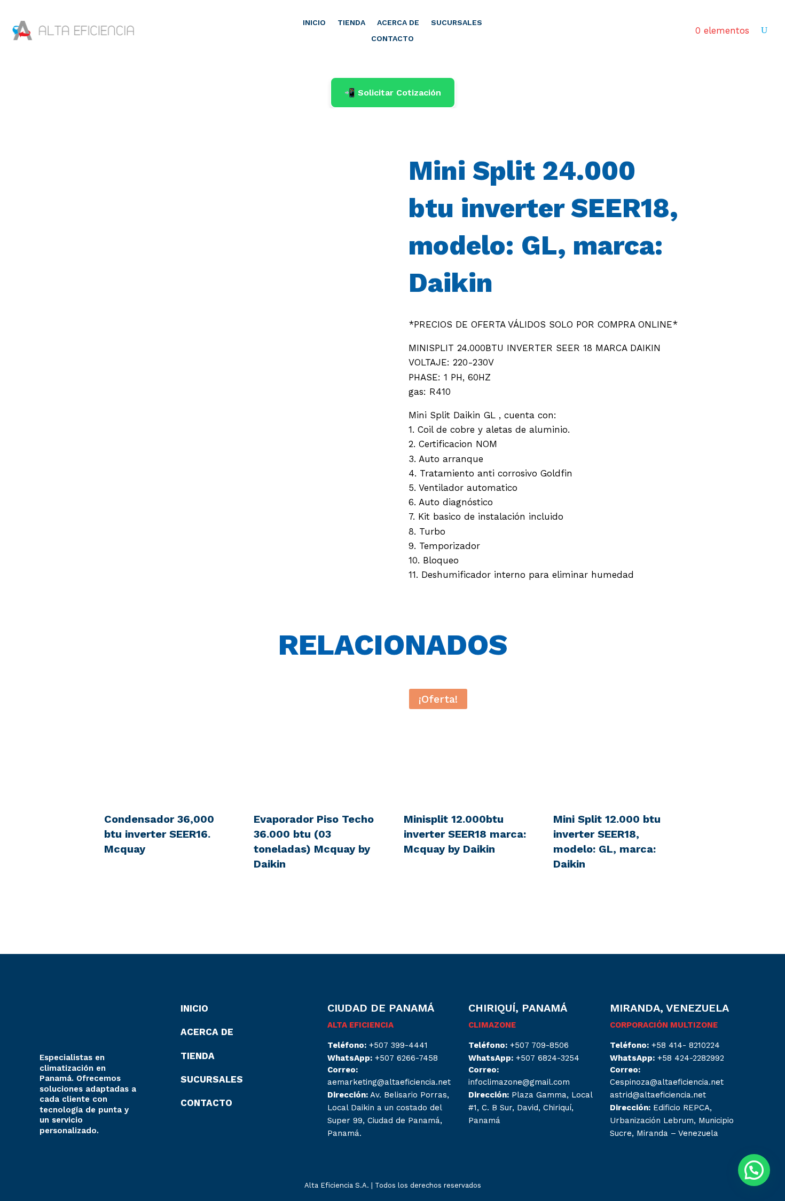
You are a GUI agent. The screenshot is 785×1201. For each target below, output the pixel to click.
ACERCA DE (398, 23)
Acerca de (206, 1032)
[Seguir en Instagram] (48, 1160)
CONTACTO (392, 39)
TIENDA (351, 23)
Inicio (194, 1008)
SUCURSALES (456, 23)
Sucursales (211, 1079)
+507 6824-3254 (547, 1058)
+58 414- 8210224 (685, 1045)
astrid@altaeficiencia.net (658, 1095)
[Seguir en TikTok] (90, 1160)
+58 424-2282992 (690, 1058)
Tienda (197, 1056)
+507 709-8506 (539, 1045)
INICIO (314, 23)
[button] (754, 1170)
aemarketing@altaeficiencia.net (389, 1082)
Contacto (206, 1102)
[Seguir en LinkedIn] (69, 1160)
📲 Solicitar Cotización (392, 93)
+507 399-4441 (398, 1045)
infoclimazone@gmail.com (519, 1082)
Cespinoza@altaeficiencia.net (667, 1082)
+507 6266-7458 (406, 1058)
